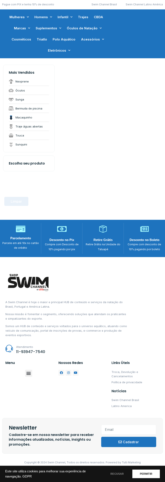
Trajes (83, 17)
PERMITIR (146, 473)
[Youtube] (76, 373)
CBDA (98, 17)
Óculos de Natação (82, 28)
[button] (28, 373)
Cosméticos (21, 39)
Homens (41, 17)
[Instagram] (69, 373)
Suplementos (46, 28)
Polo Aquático (64, 39)
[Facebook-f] (61, 373)
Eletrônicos (57, 50)
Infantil (63, 17)
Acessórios (90, 39)
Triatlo (42, 39)
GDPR (27, 476)
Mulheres (17, 17)
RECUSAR (117, 473)
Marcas (20, 28)
